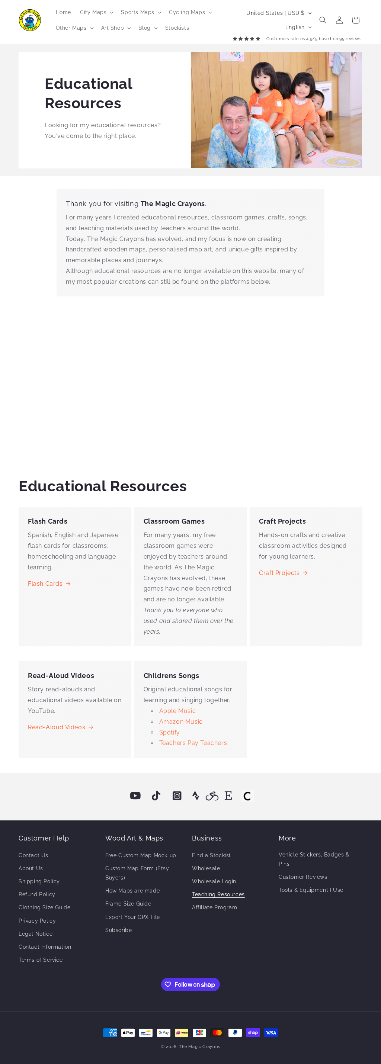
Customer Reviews (303, 877)
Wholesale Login (214, 881)
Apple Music (177, 710)
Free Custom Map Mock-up (140, 855)
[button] (96, 12)
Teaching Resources (218, 894)
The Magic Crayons (199, 1046)
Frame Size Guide (128, 904)
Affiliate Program (214, 907)
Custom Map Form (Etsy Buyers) (137, 873)
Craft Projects (279, 572)
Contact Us (33, 855)
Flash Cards (45, 583)
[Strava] (195, 796)
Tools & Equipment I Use (311, 890)
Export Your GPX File (132, 917)
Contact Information (45, 947)
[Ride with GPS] (212, 796)
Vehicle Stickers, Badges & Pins (314, 859)
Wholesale (206, 868)
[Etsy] (228, 796)
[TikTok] (156, 796)
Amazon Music (181, 721)
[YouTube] (135, 796)
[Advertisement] (190, 384)
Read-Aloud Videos (56, 727)
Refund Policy (37, 894)
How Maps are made (132, 891)
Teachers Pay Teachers (193, 742)
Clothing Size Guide (44, 907)
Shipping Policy (39, 881)
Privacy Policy (37, 921)
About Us (31, 868)
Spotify (169, 732)
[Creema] (247, 796)
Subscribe (118, 930)
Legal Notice (35, 934)
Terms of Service (41, 960)
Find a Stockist (211, 855)
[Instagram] (177, 796)
